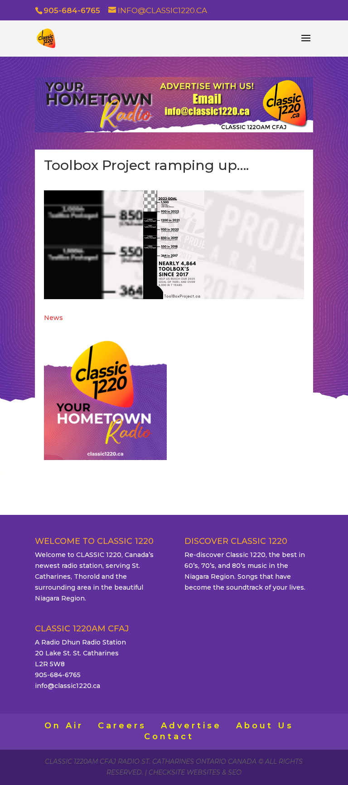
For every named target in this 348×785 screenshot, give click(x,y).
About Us (265, 726)
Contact (169, 736)
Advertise (191, 726)
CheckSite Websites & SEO (195, 772)
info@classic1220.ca (67, 686)
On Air (63, 726)
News (53, 318)
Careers (122, 726)
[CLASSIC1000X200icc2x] (174, 130)
